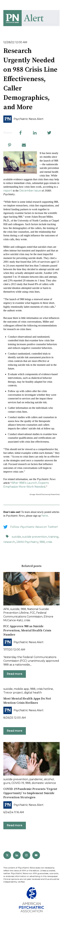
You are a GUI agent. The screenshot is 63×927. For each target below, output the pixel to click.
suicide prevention (34, 536)
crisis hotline (45, 688)
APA (6, 609)
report (7, 190)
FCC (32, 612)
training (53, 536)
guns (6, 783)
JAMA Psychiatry (27, 542)
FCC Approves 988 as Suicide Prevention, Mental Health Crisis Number (27, 630)
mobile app (21, 688)
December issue (30, 190)
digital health (33, 692)
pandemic (36, 779)
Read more (14, 673)
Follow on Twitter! (34, 526)
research (9, 542)
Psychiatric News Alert (29, 119)
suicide (16, 536)
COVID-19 (17, 783)
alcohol (49, 779)
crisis (49, 542)
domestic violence (44, 783)
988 (42, 542)
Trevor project (13, 692)
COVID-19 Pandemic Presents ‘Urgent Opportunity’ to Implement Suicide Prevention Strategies (30, 793)
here (44, 515)
